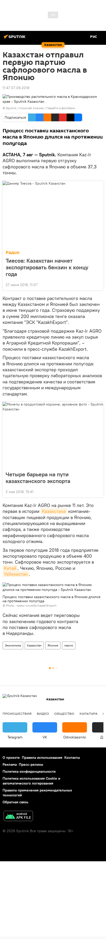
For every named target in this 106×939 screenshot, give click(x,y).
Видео (43, 713)
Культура (89, 713)
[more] (97, 284)
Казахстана (54, 511)
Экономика (13, 645)
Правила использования (42, 757)
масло (68, 645)
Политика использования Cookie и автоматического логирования (31, 781)
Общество (64, 713)
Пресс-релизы (31, 764)
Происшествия (17, 713)
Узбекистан (16, 574)
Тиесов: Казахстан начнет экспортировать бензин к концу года (47, 267)
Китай (10, 568)
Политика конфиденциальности (29, 771)
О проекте (11, 757)
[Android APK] (18, 816)
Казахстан (34, 645)
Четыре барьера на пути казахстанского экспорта (38, 477)
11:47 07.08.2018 (16, 87)
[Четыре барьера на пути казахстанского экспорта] (53, 435)
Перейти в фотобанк (61, 108)
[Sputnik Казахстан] (15, 38)
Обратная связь (15, 802)
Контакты (72, 757)
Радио (13, 252)
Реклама (10, 764)
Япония (53, 645)
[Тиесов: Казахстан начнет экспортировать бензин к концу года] (53, 214)
